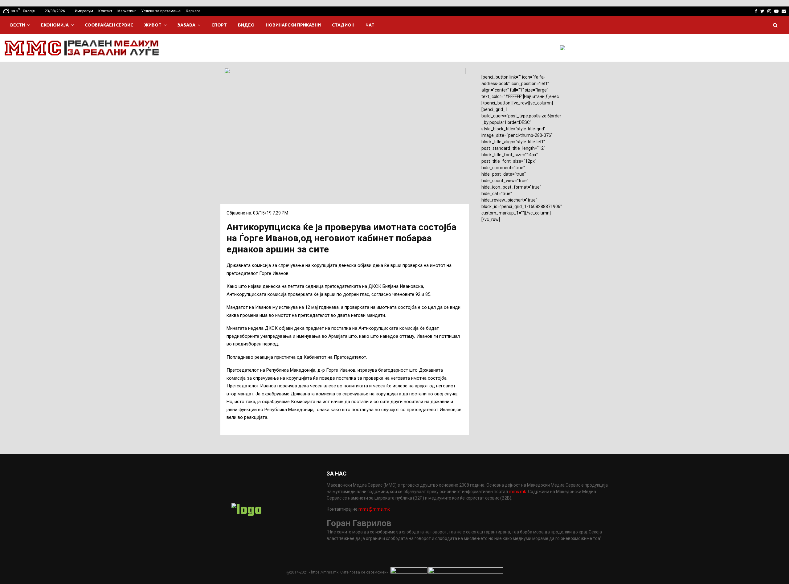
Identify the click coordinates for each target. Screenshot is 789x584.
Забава (186, 24)
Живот (152, 24)
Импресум (84, 11)
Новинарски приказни (293, 24)
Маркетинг (126, 11)
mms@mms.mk (374, 509)
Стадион (343, 24)
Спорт (219, 24)
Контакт (105, 11)
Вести (17, 24)
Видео (246, 24)
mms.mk (517, 491)
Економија (55, 24)
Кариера (193, 11)
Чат (370, 24)
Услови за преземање (161, 11)
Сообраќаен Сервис (109, 24)
